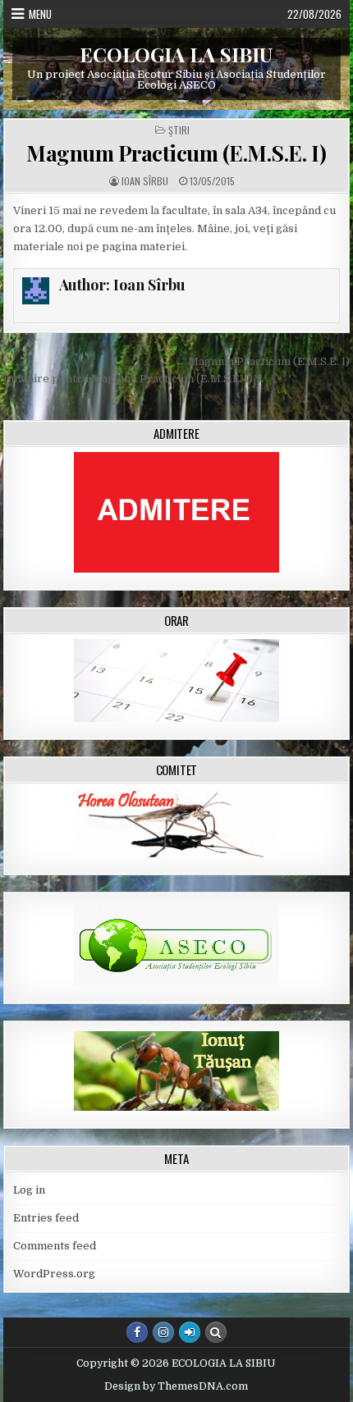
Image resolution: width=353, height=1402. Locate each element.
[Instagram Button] (163, 1332)
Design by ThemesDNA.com (176, 1386)
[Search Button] (216, 1332)
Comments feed (54, 1246)
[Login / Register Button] (189, 1332)
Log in (29, 1190)
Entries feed (46, 1218)
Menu (40, 14)
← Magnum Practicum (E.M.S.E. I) (262, 361)
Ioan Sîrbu (144, 181)
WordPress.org (54, 1273)
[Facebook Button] (137, 1332)
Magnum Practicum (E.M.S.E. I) (176, 153)
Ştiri (179, 130)
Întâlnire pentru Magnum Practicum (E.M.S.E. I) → (134, 378)
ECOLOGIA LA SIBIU (176, 54)
